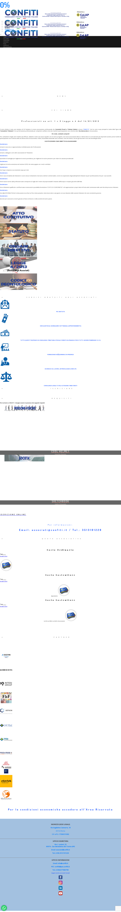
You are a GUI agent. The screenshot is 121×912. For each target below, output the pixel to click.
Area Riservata (12, 31)
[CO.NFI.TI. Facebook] (60, 879)
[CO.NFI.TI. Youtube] (60, 895)
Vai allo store (3, 556)
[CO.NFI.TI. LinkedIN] (60, 889)
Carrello (6, 45)
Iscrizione (6, 40)
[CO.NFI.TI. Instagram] (60, 884)
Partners (6, 42)
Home (4, 37)
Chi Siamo (6, 38)
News (4, 43)
